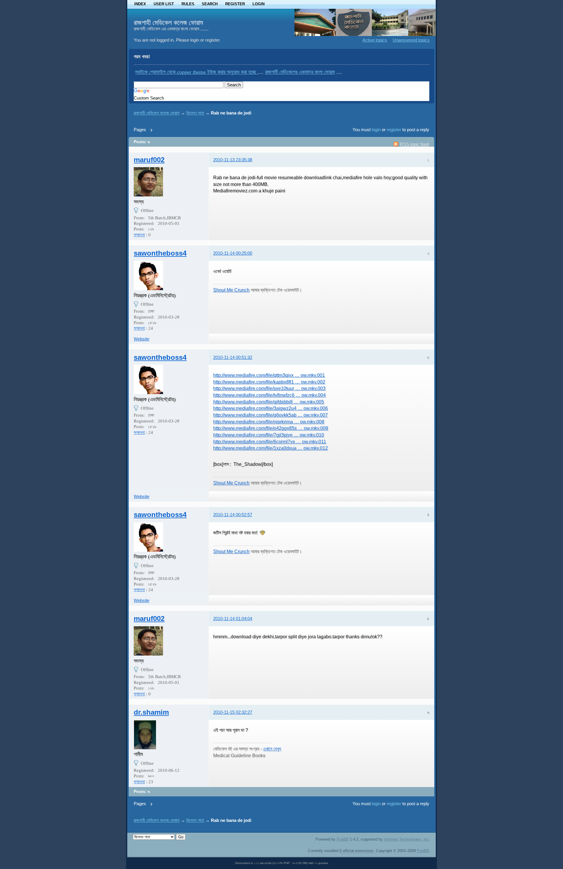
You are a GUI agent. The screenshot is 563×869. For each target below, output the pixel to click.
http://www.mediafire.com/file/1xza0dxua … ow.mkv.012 (270, 448)
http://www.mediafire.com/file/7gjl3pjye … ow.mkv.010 (268, 434)
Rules (188, 4)
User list (164, 4)
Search (210, 4)
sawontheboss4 (160, 253)
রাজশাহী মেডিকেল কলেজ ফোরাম (168, 22)
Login (258, 4)
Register (235, 4)
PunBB (343, 839)
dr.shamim (151, 712)
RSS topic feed (414, 144)
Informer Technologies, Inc (406, 839)
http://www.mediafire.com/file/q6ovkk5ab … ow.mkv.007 (270, 415)
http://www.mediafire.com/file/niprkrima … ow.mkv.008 (268, 421)
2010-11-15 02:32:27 (232, 712)
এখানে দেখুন (272, 748)
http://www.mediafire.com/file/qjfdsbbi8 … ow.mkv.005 (268, 401)
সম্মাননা (139, 234)
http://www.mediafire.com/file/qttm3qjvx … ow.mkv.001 (269, 375)
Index (140, 4)
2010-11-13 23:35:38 (232, 159)
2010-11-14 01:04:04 (232, 618)
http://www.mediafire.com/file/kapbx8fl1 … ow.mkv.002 (269, 381)
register (394, 129)
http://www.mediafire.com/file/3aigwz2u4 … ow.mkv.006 (270, 408)
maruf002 (149, 160)
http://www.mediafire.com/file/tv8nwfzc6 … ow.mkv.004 (269, 395)
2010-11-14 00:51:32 (232, 357)
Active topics (374, 39)
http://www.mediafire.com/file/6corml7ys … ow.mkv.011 (269, 441)
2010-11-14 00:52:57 (232, 514)
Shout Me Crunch (231, 289)
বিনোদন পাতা (195, 112)
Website (141, 338)
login (376, 129)
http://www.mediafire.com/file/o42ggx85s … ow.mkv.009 (270, 428)
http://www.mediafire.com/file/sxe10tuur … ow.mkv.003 (269, 388)
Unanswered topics (411, 39)
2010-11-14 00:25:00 (232, 253)
